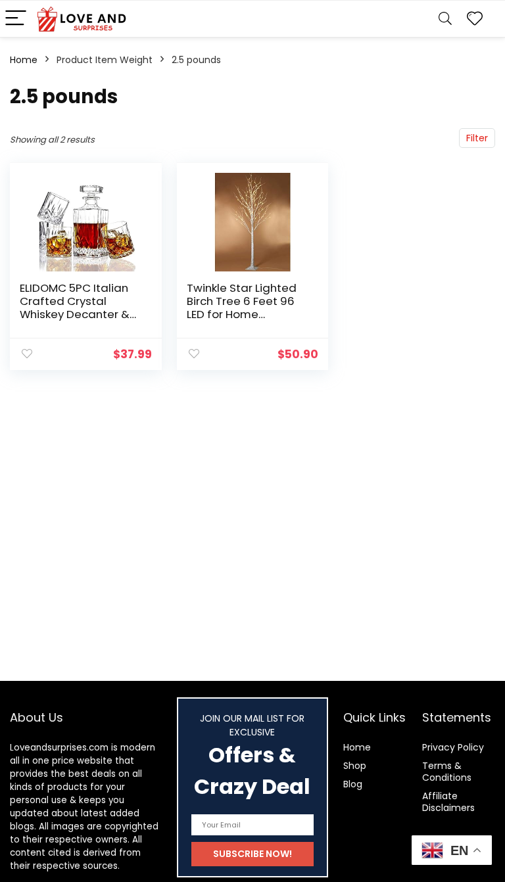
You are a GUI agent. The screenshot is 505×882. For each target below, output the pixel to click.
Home (23, 59)
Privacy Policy (453, 747)
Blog (352, 784)
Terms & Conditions (446, 771)
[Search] (445, 18)
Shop (354, 765)
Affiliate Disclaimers (448, 801)
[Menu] (16, 18)
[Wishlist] (475, 19)
